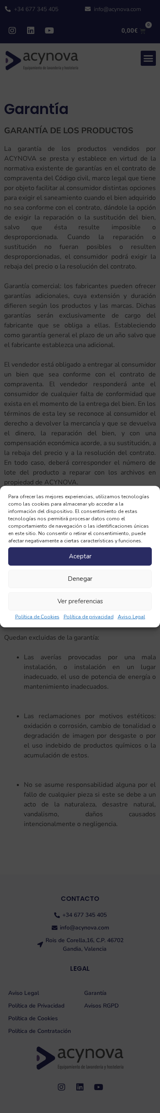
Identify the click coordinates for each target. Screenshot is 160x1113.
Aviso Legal (131, 616)
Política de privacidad (89, 616)
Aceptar (80, 556)
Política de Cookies (37, 616)
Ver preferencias (80, 601)
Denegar (80, 579)
